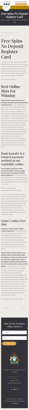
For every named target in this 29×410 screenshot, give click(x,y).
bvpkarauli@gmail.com (14, 383)
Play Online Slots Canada (8, 79)
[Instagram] (6, 4)
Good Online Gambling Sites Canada (12, 299)
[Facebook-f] (11, 389)
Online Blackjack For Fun (7, 309)
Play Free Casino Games (8, 188)
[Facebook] (4, 4)
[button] (21, 4)
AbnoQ (15, 403)
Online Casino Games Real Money (11, 190)
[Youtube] (9, 4)
